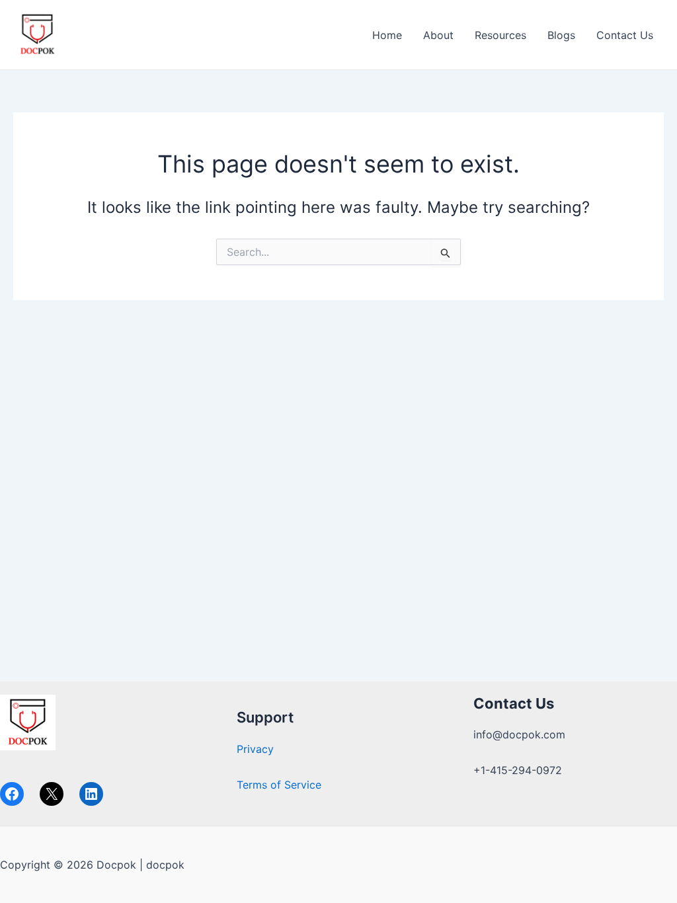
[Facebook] (12, 794)
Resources (500, 35)
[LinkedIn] (91, 794)
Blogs (561, 35)
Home (387, 35)
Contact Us (624, 35)
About (438, 35)
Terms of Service (279, 784)
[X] (51, 794)
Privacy (255, 749)
